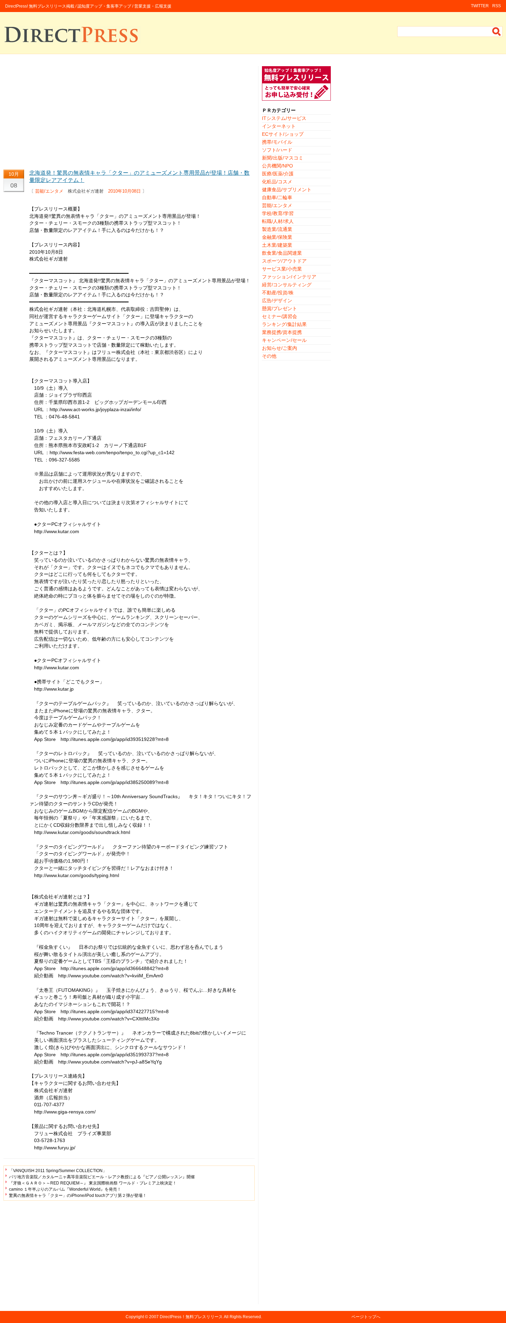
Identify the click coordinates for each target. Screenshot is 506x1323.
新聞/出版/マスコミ (282, 158)
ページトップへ (365, 1316)
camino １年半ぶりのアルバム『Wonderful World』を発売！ (65, 1189)
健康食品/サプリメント (287, 189)
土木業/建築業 (277, 245)
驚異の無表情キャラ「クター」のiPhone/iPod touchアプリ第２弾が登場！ (78, 1195)
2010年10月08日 (124, 191)
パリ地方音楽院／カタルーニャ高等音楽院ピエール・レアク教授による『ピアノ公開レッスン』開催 (102, 1176)
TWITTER (480, 5)
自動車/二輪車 (277, 197)
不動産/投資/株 (278, 292)
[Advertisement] (129, 114)
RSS (496, 5)
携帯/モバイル (277, 142)
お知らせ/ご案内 (279, 348)
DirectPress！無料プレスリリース (191, 1316)
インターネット (279, 126)
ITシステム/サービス (284, 118)
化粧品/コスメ (277, 181)
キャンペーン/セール (284, 340)
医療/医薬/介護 (278, 173)
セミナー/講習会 (279, 316)
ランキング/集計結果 (284, 324)
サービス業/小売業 (282, 269)
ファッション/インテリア (289, 276)
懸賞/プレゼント (279, 308)
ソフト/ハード (277, 150)
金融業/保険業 (277, 237)
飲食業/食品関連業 (282, 253)
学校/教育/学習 (278, 213)
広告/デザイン (277, 300)
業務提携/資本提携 (282, 332)
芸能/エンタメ (49, 191)
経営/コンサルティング (287, 284)
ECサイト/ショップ (283, 134)
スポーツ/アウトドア (284, 261)
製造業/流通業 (277, 229)
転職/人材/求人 (278, 221)
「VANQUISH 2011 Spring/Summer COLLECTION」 (58, 1170)
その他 (269, 356)
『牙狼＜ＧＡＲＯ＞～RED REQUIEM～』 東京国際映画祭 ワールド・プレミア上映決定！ (93, 1183)
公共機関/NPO (277, 166)
